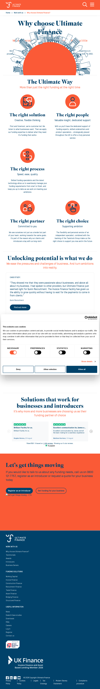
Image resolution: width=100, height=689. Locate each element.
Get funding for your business (51, 491)
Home (8, 13)
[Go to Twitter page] (15, 677)
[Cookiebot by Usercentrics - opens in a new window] (86, 318)
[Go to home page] (13, 5)
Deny (18, 369)
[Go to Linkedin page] (11, 677)
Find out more (20, 307)
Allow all (81, 369)
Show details (86, 361)
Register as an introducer (19, 491)
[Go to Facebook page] (7, 677)
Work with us (18, 13)
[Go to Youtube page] (19, 677)
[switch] (37, 353)
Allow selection (50, 369)
